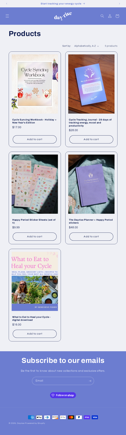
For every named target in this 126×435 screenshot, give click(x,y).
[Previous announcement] (6, 3)
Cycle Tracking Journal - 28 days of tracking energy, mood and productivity (90, 122)
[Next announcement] (119, 3)
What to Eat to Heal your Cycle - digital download (31, 318)
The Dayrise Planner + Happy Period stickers (91, 221)
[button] (7, 16)
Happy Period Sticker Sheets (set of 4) (34, 221)
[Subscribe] (90, 381)
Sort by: (66, 46)
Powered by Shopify (35, 423)
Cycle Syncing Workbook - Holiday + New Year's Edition (34, 121)
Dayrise (20, 423)
